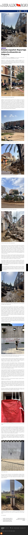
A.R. (1, 56)
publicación (12, 57)
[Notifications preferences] (1, 533)
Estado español (4, 515)
